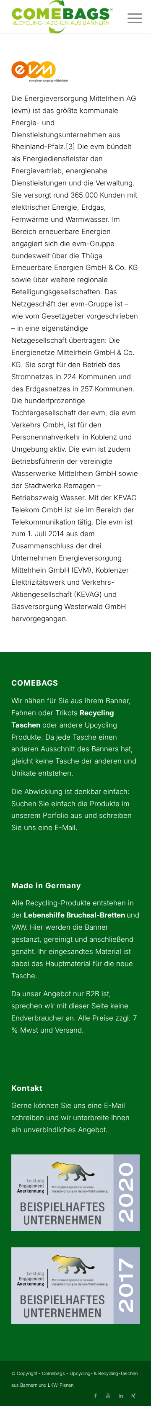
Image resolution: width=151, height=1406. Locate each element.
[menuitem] (128, 17)
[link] (62, 16)
